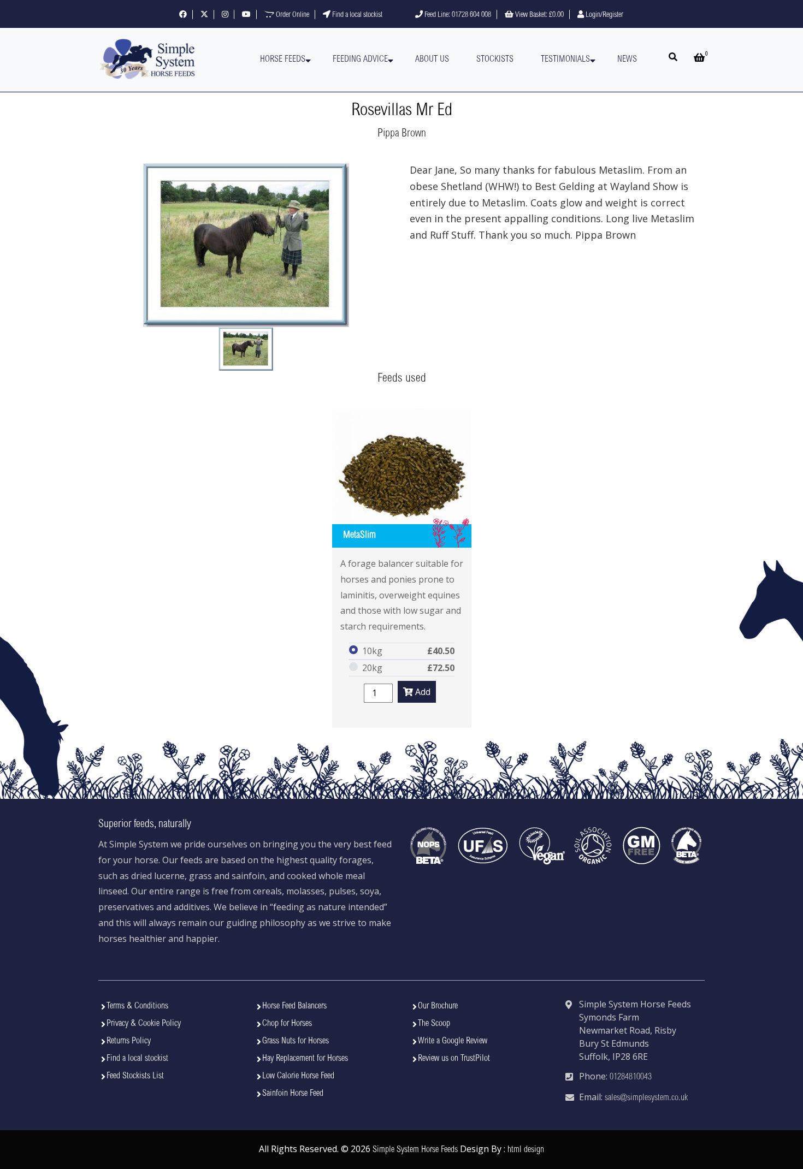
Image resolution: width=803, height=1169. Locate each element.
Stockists (494, 59)
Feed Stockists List (135, 1076)
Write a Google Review (452, 1041)
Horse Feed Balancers (294, 1006)
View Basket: (538, 15)
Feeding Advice (360, 59)
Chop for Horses (287, 1023)
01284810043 (631, 1077)
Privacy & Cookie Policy (144, 1023)
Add (421, 692)
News (627, 59)
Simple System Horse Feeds (415, 1150)
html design (525, 1150)
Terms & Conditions (137, 1006)
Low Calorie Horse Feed (298, 1076)
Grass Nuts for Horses (295, 1041)
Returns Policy (129, 1041)
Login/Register (603, 15)
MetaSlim (359, 536)
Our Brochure (438, 1006)
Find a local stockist (356, 15)
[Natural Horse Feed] (147, 59)
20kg (372, 668)
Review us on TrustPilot (454, 1058)
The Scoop (434, 1023)
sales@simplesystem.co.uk (646, 1098)
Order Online (291, 15)
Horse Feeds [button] (282, 59)
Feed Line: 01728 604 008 (457, 15)
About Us (432, 59)
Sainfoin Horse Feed (292, 1093)
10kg (372, 651)
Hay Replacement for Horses (305, 1058)
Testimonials (565, 59)
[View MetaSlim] (401, 478)
